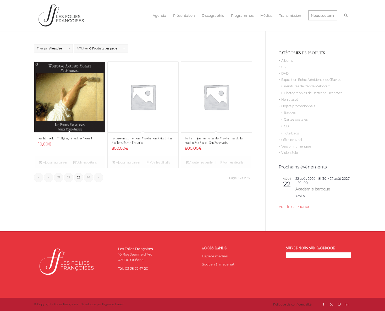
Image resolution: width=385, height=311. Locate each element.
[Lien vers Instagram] (339, 304)
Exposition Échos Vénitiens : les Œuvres (311, 80)
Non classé (289, 99)
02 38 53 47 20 (136, 268)
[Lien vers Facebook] (323, 304)
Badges (290, 112)
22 (68, 177)
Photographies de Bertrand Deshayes (313, 93)
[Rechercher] (346, 15)
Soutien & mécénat (218, 264)
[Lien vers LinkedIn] (347, 304)
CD (283, 67)
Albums (287, 61)
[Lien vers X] (331, 304)
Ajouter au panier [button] (54, 162)
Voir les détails (86, 162)
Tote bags (291, 133)
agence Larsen (113, 304)
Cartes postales (296, 119)
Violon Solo (289, 153)
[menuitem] (159, 15)
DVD (285, 73)
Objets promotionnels (298, 106)
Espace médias (215, 256)
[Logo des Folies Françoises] (61, 15)
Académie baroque (312, 189)
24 (88, 177)
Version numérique (296, 146)
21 (58, 177)
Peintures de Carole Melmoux (307, 86)
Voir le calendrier (294, 206)
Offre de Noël (291, 140)
